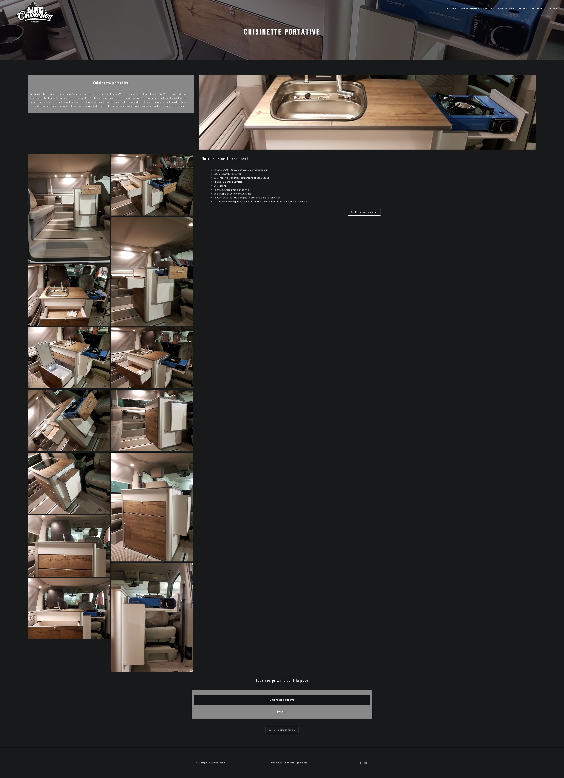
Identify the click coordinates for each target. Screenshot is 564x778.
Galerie (523, 8)
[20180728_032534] (69, 209)
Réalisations (506, 8)
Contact (552, 8)
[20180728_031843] (69, 546)
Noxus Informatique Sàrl (291, 763)
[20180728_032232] (152, 358)
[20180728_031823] (152, 507)
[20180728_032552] (152, 271)
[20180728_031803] (152, 420)
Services (488, 8)
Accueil (451, 8)
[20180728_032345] (69, 358)
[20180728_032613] (152, 185)
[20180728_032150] (69, 609)
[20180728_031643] (69, 483)
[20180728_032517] (69, 295)
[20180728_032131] (152, 617)
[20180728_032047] (69, 420)
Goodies (537, 8)
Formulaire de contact (366, 212)
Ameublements (470, 8)
